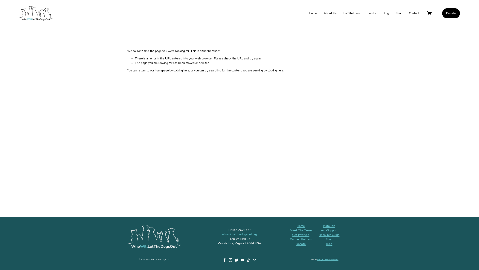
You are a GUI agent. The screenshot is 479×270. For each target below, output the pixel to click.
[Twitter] (236, 260)
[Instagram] (230, 260)
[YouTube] (242, 260)
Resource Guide (329, 235)
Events (371, 13)
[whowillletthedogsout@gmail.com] (254, 260)
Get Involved (300, 235)
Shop (399, 13)
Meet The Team (301, 230)
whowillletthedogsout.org (239, 234)
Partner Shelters (301, 239)
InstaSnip (329, 226)
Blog (386, 13)
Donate (451, 13)
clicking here (181, 70)
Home (313, 13)
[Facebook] (224, 260)
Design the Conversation (327, 259)
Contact (414, 13)
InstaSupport (329, 230)
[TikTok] (248, 260)
